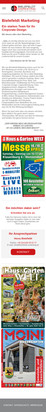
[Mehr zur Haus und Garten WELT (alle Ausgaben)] (23, 327)
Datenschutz (21, 405)
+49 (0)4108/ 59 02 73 (26, 243)
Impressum (36, 405)
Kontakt (23, 251)
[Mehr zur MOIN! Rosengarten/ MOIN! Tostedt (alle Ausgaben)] (23, 387)
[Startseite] (23, 8)
